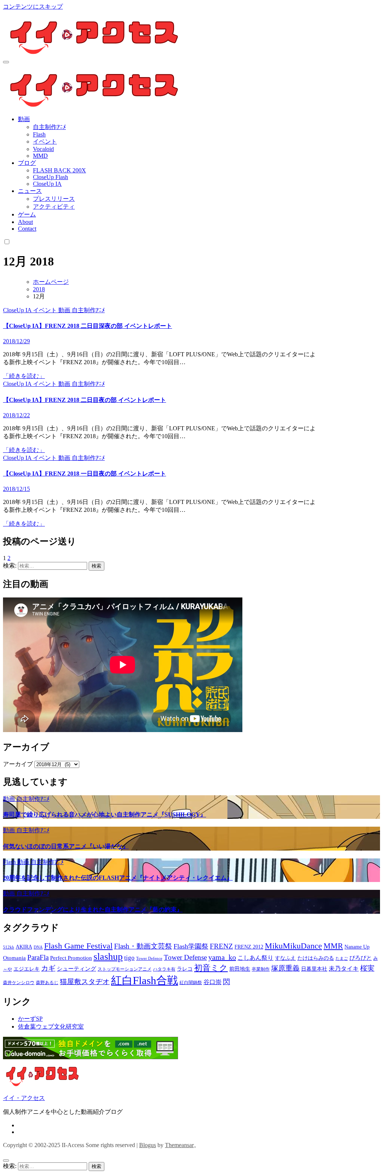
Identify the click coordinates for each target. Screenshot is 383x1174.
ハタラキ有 (164, 969)
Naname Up (357, 947)
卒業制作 (261, 969)
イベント (45, 141)
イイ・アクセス (24, 1098)
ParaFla (38, 957)
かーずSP (30, 1018)
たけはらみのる (315, 958)
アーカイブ (18, 764)
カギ (48, 968)
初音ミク (211, 968)
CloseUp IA (47, 184)
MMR (333, 945)
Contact (27, 228)
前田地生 (239, 969)
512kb (8, 947)
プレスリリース (54, 199)
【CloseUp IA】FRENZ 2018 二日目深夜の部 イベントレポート (87, 326)
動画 (24, 119)
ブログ (27, 163)
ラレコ (185, 969)
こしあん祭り (255, 958)
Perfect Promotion (71, 958)
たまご (341, 958)
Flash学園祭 (191, 946)
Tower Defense (185, 957)
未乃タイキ (344, 968)
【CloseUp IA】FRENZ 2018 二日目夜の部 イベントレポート (84, 400)
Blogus (147, 1145)
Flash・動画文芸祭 (143, 946)
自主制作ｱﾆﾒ (49, 127)
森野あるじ (47, 982)
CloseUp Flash (50, 177)
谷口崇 (212, 982)
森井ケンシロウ (18, 982)
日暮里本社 (314, 969)
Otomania (14, 958)
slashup (108, 956)
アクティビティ (54, 206)
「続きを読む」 (24, 376)
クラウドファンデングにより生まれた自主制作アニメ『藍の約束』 (93, 909)
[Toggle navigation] (6, 62)
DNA (38, 947)
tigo (129, 957)
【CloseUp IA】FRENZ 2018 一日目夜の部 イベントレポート (84, 473)
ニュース (30, 191)
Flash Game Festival (78, 945)
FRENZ (221, 946)
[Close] (6, 1160)
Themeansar (179, 1145)
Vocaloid (43, 149)
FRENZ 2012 (249, 947)
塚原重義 (285, 968)
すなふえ (285, 958)
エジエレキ (26, 969)
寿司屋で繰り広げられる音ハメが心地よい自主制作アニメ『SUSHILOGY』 (104, 814)
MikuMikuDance (293, 945)
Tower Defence (149, 958)
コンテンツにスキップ (33, 6)
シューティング (76, 969)
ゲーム (27, 214)
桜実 (367, 968)
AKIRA (24, 947)
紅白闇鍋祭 (191, 982)
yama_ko (222, 957)
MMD (40, 156)
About (25, 222)
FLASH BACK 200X (59, 170)
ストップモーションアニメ (124, 969)
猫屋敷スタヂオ (85, 982)
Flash (39, 134)
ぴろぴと (360, 958)
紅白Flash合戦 (144, 980)
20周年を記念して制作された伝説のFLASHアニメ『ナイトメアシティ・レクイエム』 (118, 878)
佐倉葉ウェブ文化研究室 (51, 1026)
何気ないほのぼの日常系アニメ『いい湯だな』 (66, 846)
